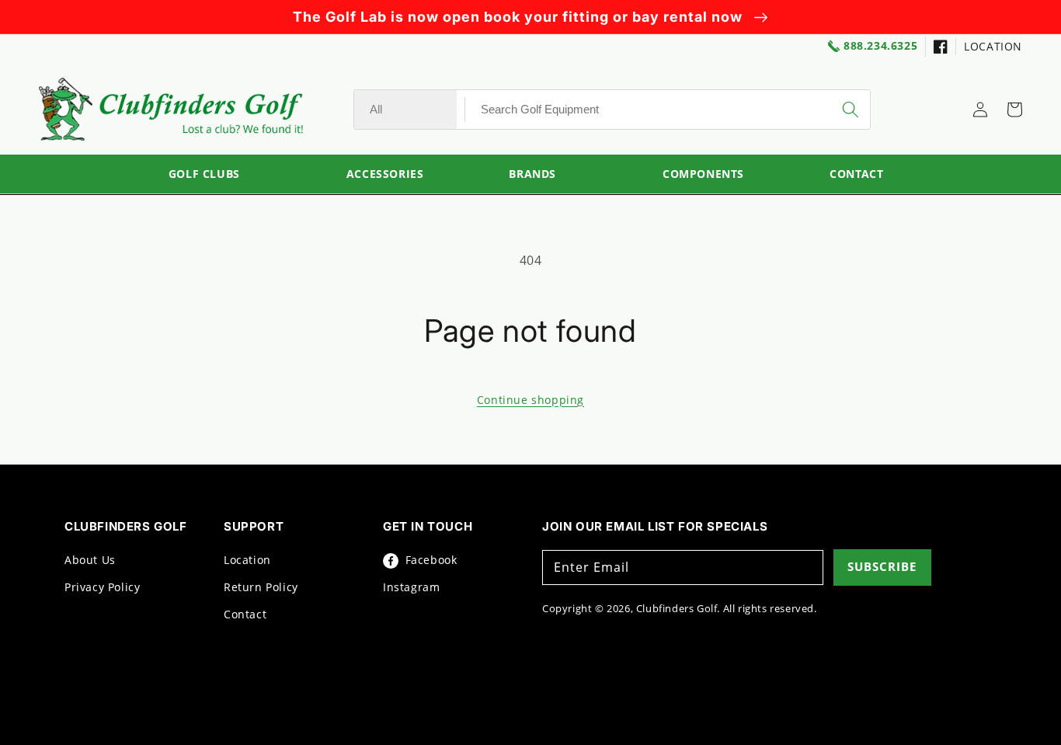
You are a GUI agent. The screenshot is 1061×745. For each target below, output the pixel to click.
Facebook (429, 559)
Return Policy (261, 587)
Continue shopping (530, 399)
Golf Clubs (204, 174)
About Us (90, 559)
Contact (245, 614)
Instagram (411, 587)
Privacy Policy (102, 587)
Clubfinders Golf (677, 608)
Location (247, 559)
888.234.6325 (880, 46)
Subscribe (882, 566)
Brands (532, 174)
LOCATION (993, 46)
